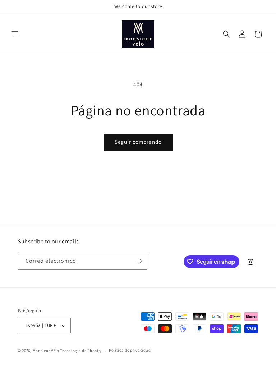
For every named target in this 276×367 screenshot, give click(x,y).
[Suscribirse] (139, 261)
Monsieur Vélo (46, 350)
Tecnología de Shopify (81, 350)
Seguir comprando (138, 141)
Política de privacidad (130, 350)
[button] (15, 34)
